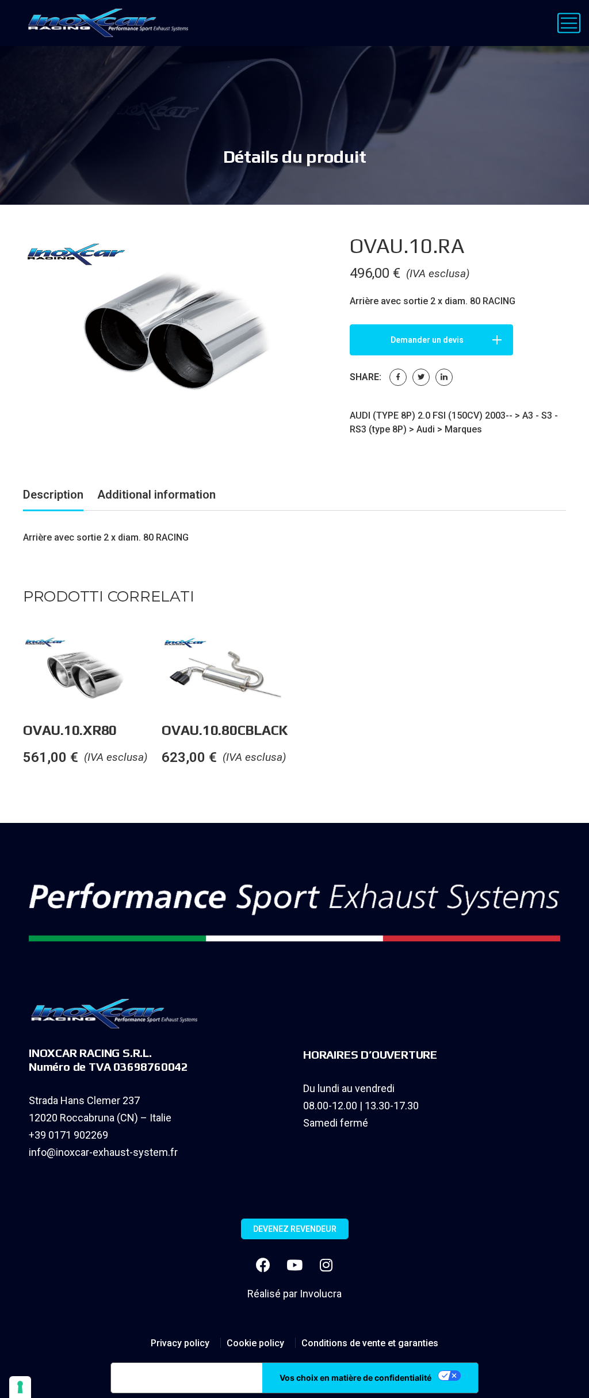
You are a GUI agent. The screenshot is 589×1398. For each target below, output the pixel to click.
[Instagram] (326, 1265)
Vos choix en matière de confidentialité (355, 1377)
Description (53, 494)
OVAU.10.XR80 (70, 730)
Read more (161, 659)
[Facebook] (398, 377)
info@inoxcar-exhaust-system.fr (103, 1152)
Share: (365, 376)
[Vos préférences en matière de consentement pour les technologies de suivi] (20, 1387)
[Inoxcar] (105, 23)
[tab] (53, 496)
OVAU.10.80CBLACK (225, 730)
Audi (425, 429)
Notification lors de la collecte (186, 1378)
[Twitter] (421, 377)
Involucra (321, 1294)
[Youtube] (294, 1265)
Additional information (156, 494)
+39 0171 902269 (68, 1135)
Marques (463, 429)
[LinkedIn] (444, 377)
